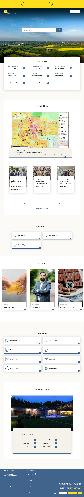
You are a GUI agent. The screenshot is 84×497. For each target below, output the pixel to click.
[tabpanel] (27, 4)
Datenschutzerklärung (74, 488)
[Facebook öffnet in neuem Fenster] (28, 474)
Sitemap (28, 489)
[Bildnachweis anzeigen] (10, 113)
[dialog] (70, 489)
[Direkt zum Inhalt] (42, 54)
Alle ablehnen (73, 493)
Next (60, 203)
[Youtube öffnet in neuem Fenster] (36, 474)
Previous (24, 203)
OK (79, 493)
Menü (76, 11)
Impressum (29, 477)
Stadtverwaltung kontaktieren (10, 486)
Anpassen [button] (63, 493)
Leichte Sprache (30, 486)
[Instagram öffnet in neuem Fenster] (32, 474)
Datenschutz (29, 480)
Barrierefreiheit (30, 483)
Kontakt (28, 492)
